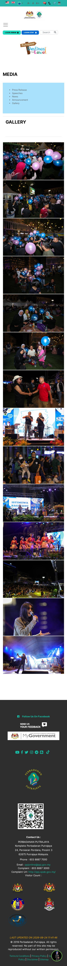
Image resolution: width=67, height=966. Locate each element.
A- (28, 3)
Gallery (16, 103)
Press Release (19, 89)
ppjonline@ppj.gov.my (37, 864)
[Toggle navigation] (5, 25)
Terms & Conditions (19, 956)
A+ (37, 3)
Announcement (20, 99)
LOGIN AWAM (10, 32)
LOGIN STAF (29, 32)
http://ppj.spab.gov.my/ (42, 871)
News (15, 96)
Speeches (17, 93)
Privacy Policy (39, 956)
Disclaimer (32, 959)
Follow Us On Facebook (36, 716)
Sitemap (44, 959)
